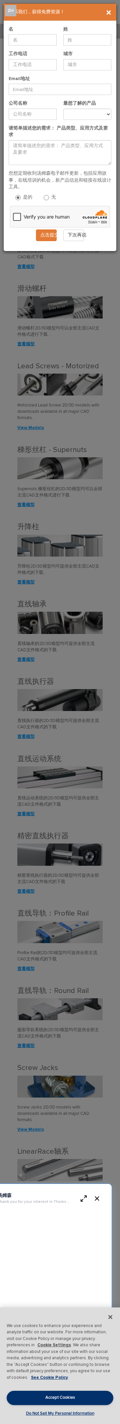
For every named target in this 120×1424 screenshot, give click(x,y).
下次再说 (76, 235)
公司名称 (18, 103)
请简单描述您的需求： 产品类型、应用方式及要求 (58, 131)
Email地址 (19, 78)
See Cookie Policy (49, 1377)
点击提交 (48, 235)
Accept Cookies (60, 1397)
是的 (27, 197)
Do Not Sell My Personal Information (60, 1413)
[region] (60, 1365)
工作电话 (18, 53)
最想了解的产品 (79, 103)
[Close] (110, 1317)
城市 (68, 53)
